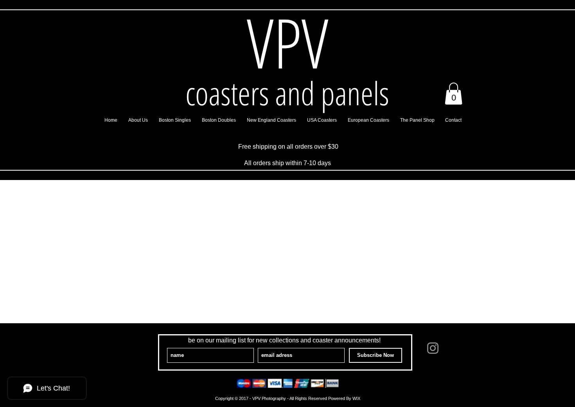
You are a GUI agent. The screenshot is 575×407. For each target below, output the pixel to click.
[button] (453, 93)
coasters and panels (287, 93)
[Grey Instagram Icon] (432, 348)
